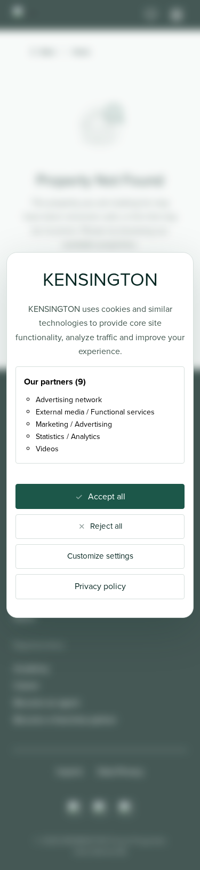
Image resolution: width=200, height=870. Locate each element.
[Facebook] (100, 808)
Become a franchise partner (65, 720)
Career (26, 685)
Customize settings (100, 556)
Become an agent (46, 702)
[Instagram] (74, 808)
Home (81, 52)
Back (48, 52)
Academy (31, 668)
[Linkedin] (125, 808)
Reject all (106, 526)
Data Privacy (120, 771)
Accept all (106, 496)
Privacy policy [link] (100, 586)
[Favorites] (151, 15)
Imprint (70, 771)
